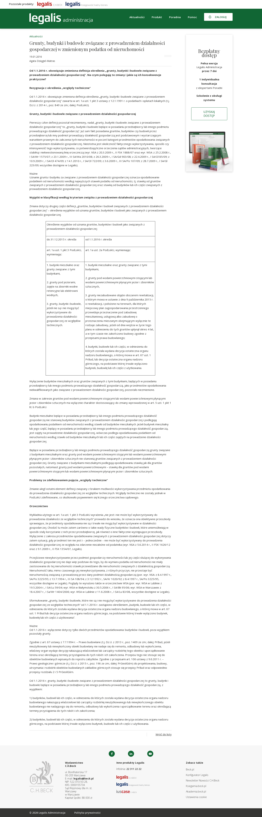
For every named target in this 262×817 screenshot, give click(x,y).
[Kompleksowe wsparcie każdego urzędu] (61, 18)
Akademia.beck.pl (196, 791)
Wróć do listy (164, 734)
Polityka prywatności (87, 812)
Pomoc (192, 17)
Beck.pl (190, 769)
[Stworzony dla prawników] (49, 4)
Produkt (157, 17)
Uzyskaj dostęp (209, 114)
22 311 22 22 (133, 769)
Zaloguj (221, 17)
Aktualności (36, 36)
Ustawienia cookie (196, 797)
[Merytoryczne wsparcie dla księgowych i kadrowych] (86, 4)
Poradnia (175, 17)
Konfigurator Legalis (197, 775)
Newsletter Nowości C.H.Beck (202, 780)
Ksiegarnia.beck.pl (196, 786)
